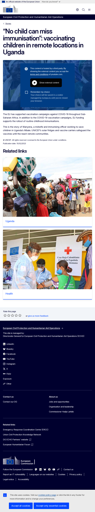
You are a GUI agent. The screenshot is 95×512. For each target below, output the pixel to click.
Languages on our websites (41, 474)
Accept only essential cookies (51, 505)
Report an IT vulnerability (14, 474)
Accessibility (23, 479)
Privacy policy (75, 474)
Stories (8, 23)
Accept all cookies (20, 505)
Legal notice (8, 479)
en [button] (77, 9)
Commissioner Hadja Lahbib (61, 411)
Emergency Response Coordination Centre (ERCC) (25, 429)
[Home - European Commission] (10, 8)
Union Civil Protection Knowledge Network (22, 434)
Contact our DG (10, 401)
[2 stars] (7, 315)
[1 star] (5, 315)
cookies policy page (47, 495)
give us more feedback (38, 316)
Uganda (9, 221)
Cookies (61, 474)
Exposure (7, 379)
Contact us (68, 469)
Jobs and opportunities (59, 401)
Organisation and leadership (61, 406)
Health (9, 293)
